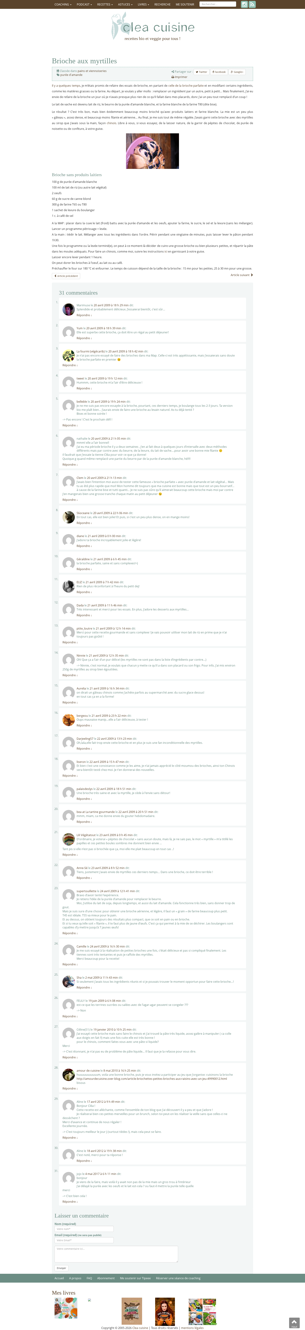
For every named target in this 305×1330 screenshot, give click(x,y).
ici (166, 251)
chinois (111, 123)
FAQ (89, 1278)
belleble (82, 402)
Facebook (220, 72)
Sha (79, 978)
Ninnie (81, 655)
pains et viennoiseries (92, 71)
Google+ (238, 72)
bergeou (82, 716)
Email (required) (78, 1235)
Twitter (202, 72)
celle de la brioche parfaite (186, 86)
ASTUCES (124, 4)
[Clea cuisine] (152, 26)
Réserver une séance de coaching (178, 1278)
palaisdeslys (85, 789)
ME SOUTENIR (185, 4)
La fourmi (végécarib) (91, 351)
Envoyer (61, 1268)
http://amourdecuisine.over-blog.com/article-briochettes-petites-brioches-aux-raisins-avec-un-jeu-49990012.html (152, 1079)
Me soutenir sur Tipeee (135, 1278)
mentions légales (192, 1328)
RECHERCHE (162, 4)
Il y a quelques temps (66, 86)
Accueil (59, 1278)
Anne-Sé (82, 868)
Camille (81, 946)
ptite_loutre (84, 628)
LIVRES (142, 4)
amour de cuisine (88, 1071)
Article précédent (67, 276)
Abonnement (106, 1278)
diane (80, 536)
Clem (80, 478)
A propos (75, 1278)
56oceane (83, 513)
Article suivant (240, 275)
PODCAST (83, 4)
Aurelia (81, 688)
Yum (80, 328)
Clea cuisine (140, 1328)
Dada (80, 605)
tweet (80, 378)
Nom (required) (65, 1224)
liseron (81, 762)
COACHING (62, 4)
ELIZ (79, 582)
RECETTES (104, 4)
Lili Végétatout (86, 835)
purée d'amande (71, 75)
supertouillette (86, 891)
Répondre (84, 315)
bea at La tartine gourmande (96, 812)
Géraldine (83, 559)
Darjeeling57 (85, 739)
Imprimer (180, 77)
